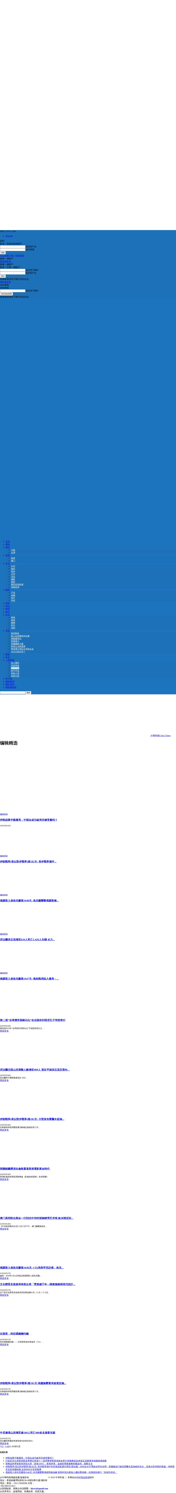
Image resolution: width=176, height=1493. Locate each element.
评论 (8, 606)
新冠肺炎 (15, 633)
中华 (13, 566)
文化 (8, 563)
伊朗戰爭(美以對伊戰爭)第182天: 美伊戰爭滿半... (28, 861)
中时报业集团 (83, 1477)
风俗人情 (15, 673)
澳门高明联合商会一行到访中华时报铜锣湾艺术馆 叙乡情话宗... (36, 1218)
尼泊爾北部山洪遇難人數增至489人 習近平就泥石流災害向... (35, 1069)
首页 (8, 541)
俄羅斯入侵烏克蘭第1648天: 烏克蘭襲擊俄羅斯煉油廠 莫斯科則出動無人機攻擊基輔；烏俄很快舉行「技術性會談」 (61, 1472)
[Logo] (88, 360)
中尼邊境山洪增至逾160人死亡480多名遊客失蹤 (27, 1432)
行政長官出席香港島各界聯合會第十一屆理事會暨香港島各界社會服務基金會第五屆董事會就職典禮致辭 (56, 1461)
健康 (13, 623)
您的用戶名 (30, 246)
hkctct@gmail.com (39, 1488)
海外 (13, 569)
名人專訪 (15, 663)
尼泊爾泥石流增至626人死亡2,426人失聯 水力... (27, 939)
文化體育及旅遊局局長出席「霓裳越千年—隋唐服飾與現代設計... (37, 1284)
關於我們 (10, 684)
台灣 (13, 553)
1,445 (7, 1446)
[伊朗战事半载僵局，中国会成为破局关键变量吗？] (36, 811)
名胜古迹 (15, 676)
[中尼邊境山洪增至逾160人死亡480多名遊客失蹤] (22, 1427)
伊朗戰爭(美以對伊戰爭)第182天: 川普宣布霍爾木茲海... (32, 1119)
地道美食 (15, 665)
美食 (13, 617)
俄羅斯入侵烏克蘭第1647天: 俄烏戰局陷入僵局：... (29, 978)
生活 (8, 614)
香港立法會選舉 (18, 646)
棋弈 (13, 582)
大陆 (13, 550)
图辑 (8, 654)
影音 (8, 657)
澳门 (13, 561)
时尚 (13, 625)
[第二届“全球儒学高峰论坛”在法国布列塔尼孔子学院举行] (22, 1014)
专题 (8, 630)
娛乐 (8, 611)
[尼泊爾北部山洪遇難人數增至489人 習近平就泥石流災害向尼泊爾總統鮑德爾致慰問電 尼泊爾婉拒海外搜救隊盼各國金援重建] (22, 1064)
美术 (13, 571)
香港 (13, 558)
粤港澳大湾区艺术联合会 (22, 649)
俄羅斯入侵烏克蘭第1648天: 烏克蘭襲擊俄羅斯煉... (29, 900)
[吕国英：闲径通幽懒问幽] (22, 1328)
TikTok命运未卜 (18, 652)
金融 (13, 595)
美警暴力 (15, 641)
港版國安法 (16, 639)
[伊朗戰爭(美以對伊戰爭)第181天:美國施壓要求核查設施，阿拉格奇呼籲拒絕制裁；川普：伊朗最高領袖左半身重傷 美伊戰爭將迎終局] (22, 1377)
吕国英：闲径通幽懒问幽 (14, 1333)
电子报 (9, 678)
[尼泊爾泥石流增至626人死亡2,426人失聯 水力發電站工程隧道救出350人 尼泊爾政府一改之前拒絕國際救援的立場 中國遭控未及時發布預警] (18, 931)
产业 (13, 593)
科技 (8, 603)
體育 (8, 609)
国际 (8, 544)
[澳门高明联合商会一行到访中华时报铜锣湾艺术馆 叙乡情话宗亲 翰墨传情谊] (22, 1212)
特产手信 (15, 671)
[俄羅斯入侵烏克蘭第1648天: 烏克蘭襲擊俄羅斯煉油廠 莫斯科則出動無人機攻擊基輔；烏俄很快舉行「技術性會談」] (18, 892)
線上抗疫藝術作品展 (20, 636)
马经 (13, 600)
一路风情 (10, 660)
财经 (8, 589)
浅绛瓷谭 (15, 587)
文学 (13, 574)
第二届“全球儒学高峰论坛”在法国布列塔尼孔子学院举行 (32, 1020)
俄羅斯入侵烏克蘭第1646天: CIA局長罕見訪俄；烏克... (32, 1267)
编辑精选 (15, 668)
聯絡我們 (10, 681)
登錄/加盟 (9, 236)
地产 (13, 598)
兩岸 (8, 547)
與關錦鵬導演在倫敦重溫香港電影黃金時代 (25, 1168)
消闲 (13, 628)
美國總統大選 (17, 644)
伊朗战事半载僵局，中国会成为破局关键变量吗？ (28, 819)
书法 (13, 577)
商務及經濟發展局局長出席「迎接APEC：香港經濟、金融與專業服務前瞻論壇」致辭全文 (49, 1464)
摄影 (13, 579)
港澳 (8, 555)
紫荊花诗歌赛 (17, 584)
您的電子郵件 (32, 270)
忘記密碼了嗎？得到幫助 (12, 256)
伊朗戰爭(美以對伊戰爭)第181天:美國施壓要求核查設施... (33, 1383)
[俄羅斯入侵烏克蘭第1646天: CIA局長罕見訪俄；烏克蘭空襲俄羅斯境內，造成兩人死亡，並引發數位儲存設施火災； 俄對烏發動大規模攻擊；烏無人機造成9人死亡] (22, 1262)
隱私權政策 (5, 261)
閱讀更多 (4, 1031)
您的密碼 (29, 249)
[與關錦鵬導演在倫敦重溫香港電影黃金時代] (22, 1163)
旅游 (13, 620)
